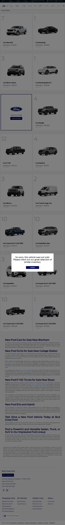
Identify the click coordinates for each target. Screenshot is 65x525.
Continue (32, 267)
